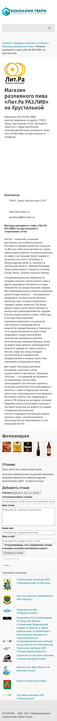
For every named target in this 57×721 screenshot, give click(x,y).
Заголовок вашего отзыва (17, 497)
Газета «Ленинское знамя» (32, 680)
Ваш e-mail (8, 536)
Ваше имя (7, 528)
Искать (6, 565)
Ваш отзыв (8, 505)
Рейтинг (7, 492)
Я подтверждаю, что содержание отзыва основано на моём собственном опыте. (27, 547)
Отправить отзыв (13, 553)
